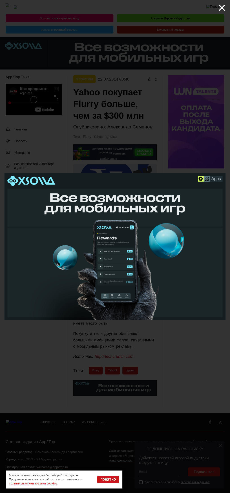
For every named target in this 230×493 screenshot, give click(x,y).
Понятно (108, 479)
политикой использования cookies (33, 483)
